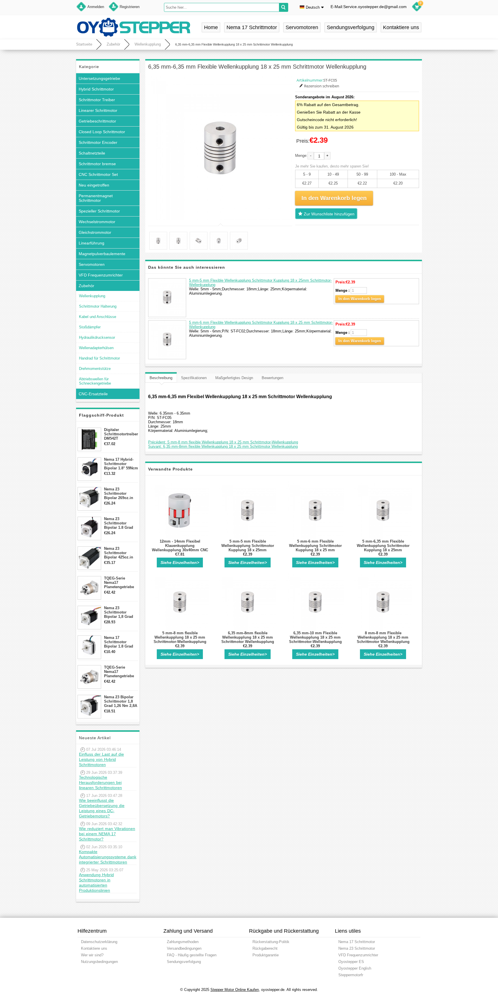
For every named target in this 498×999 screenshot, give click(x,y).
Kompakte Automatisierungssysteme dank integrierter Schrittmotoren (107, 856)
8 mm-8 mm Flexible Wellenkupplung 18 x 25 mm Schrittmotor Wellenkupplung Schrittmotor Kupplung (383, 639)
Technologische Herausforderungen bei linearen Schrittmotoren (100, 782)
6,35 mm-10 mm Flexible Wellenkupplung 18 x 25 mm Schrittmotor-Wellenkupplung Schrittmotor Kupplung (315, 639)
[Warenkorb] (417, 7)
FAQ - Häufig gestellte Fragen (191, 955)
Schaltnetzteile (92, 153)
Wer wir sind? (92, 955)
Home (211, 27)
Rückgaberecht (265, 948)
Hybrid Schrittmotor (96, 89)
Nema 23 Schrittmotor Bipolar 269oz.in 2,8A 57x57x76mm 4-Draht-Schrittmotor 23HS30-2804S (120, 493)
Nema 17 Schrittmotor (252, 27)
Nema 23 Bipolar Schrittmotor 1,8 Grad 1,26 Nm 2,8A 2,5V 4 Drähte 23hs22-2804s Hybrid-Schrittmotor (120, 701)
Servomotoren (302, 27)
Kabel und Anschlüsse (97, 317)
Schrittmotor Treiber (97, 99)
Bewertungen (272, 378)
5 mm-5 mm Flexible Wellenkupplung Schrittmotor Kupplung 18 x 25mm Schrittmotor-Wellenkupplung (247, 547)
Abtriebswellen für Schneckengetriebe (95, 381)
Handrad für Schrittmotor (99, 358)
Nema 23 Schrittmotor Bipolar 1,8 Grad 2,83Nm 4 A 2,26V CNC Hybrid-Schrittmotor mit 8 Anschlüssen (120, 612)
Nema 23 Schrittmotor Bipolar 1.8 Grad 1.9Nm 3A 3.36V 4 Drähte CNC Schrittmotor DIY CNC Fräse (119, 523)
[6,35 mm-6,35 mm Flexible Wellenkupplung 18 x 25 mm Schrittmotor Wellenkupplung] (220, 148)
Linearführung (91, 243)
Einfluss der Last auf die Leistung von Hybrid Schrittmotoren (101, 759)
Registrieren (129, 7)
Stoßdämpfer (90, 327)
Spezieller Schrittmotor (99, 211)
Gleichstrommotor (95, 232)
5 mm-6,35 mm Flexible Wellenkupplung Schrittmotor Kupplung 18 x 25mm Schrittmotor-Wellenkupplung (383, 547)
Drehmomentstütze (95, 368)
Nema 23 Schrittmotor (356, 948)
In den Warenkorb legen (359, 299)
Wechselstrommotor (97, 221)
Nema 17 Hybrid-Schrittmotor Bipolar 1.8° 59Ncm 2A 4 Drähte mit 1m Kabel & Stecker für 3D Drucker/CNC (121, 463)
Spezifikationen (194, 378)
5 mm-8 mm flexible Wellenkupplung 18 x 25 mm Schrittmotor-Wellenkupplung (180, 637)
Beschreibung (161, 378)
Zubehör (113, 44)
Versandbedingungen (184, 948)
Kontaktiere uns (401, 27)
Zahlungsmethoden (183, 942)
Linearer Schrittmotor (98, 110)
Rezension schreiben (321, 86)
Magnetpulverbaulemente (102, 253)
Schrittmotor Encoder (98, 142)
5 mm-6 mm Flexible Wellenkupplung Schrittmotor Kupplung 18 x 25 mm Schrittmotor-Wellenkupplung (315, 547)
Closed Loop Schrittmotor (102, 131)
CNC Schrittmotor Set (98, 174)
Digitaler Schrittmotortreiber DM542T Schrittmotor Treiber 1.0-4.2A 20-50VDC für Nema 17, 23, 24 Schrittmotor (121, 434)
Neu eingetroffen (94, 185)
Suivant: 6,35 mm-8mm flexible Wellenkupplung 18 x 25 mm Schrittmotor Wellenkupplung (223, 446)
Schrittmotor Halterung (97, 306)
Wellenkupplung (148, 44)
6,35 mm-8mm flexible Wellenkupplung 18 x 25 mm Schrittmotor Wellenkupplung (247, 637)
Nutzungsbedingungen (99, 962)
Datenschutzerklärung (99, 942)
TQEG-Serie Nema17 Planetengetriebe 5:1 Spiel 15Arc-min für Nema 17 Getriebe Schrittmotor (119, 582)
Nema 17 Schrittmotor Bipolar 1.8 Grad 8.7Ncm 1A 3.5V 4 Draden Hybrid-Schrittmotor (119, 641)
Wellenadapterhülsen (96, 348)
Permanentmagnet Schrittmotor (96, 198)
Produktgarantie (265, 955)
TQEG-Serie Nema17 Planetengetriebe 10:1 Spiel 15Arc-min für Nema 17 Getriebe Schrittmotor (119, 671)
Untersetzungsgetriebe (99, 78)
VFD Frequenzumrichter (101, 275)
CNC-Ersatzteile (93, 394)
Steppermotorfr (350, 975)
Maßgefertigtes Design (234, 378)
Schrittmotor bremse (97, 163)
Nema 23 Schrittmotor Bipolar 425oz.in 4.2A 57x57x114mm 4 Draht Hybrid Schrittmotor (121, 552)
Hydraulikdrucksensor (97, 337)
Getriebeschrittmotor (97, 121)
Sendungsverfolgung (350, 27)
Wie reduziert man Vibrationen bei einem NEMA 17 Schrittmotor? (107, 833)
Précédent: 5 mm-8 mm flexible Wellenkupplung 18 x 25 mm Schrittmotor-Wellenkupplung (223, 442)
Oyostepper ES (351, 962)
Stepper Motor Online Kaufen (234, 989)
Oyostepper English (354, 968)
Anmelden (95, 7)
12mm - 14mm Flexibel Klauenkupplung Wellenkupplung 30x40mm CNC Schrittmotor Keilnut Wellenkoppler (180, 550)
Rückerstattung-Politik (270, 942)
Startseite (84, 44)
